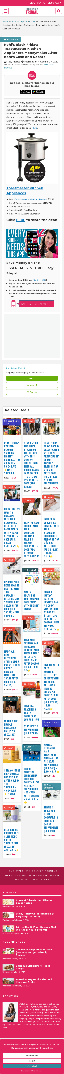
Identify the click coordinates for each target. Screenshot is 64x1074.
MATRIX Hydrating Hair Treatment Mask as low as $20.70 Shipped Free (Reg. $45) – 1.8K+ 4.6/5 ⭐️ (51, 758)
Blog (32, 3)
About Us (51, 871)
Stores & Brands (15, 875)
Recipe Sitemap (38, 875)
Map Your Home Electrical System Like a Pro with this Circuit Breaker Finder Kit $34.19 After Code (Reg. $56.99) (12, 668)
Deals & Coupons (18, 21)
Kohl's (32, 21)
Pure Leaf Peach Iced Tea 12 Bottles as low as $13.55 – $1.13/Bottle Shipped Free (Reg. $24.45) (31, 719)
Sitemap (55, 875)
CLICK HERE (39, 280)
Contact (42, 3)
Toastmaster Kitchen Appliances (30, 199)
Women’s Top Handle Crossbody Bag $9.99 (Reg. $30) (11, 727)
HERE (34, 127)
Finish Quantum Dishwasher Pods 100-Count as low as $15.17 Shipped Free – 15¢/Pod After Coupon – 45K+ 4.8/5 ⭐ (31, 785)
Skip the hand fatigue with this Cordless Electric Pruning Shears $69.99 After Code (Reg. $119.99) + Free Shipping (31, 539)
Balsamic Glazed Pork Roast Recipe (33, 967)
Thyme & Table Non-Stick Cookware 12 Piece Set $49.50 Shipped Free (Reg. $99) (51, 819)
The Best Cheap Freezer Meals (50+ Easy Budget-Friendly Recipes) (34, 952)
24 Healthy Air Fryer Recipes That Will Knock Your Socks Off (36, 928)
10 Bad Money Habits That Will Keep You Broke (34, 980)
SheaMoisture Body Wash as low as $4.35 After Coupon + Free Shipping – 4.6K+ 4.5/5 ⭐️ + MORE (12, 782)
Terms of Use (21, 879)
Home (5, 21)
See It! (32, 378)
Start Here (23, 871)
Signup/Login (54, 3)
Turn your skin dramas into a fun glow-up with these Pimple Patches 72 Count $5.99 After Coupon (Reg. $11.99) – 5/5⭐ (32, 655)
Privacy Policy (41, 879)
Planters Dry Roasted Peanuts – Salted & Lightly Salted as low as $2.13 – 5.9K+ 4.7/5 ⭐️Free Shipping (12, 458)
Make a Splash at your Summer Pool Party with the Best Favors (32, 600)
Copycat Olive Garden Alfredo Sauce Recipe (34, 901)
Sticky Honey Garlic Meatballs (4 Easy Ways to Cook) (35, 915)
